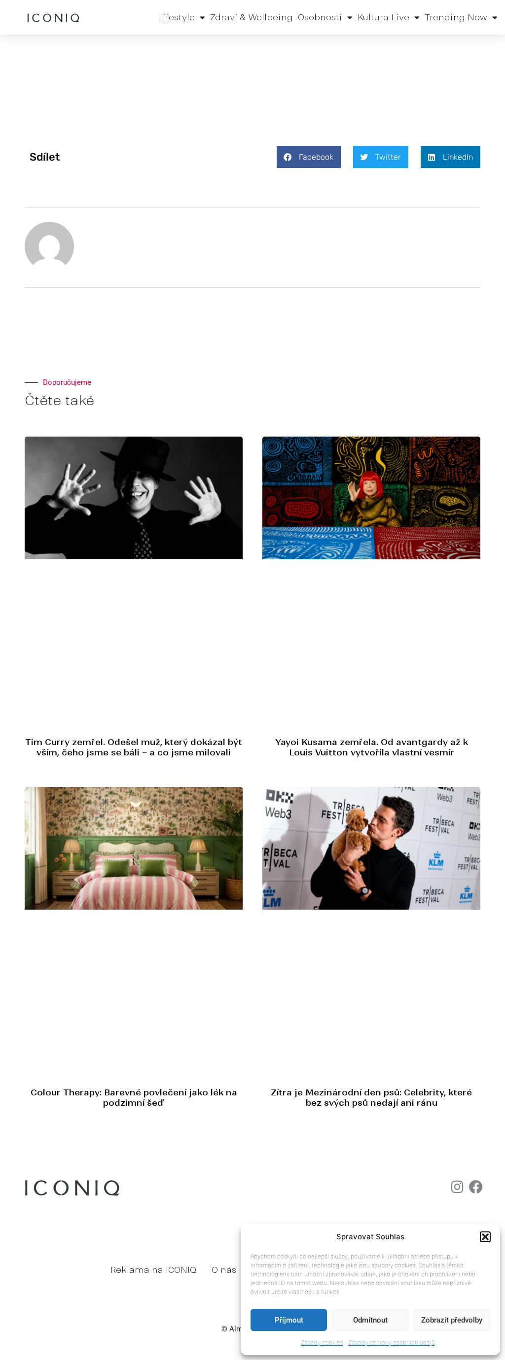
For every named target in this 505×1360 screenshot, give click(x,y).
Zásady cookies (322, 1342)
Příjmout (289, 1320)
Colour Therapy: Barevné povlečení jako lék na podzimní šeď (134, 1097)
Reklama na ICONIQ (153, 1269)
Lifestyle (176, 17)
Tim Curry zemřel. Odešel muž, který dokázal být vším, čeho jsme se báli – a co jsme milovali (133, 747)
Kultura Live (383, 17)
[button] (485, 1237)
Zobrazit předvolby (451, 1320)
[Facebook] (476, 1187)
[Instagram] (457, 1187)
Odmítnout (370, 1320)
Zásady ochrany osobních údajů (391, 1342)
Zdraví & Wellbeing (251, 17)
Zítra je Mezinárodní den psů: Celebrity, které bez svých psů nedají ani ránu (371, 1097)
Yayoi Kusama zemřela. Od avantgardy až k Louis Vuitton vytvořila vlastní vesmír (371, 747)
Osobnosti (320, 17)
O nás (224, 1269)
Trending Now (456, 17)
